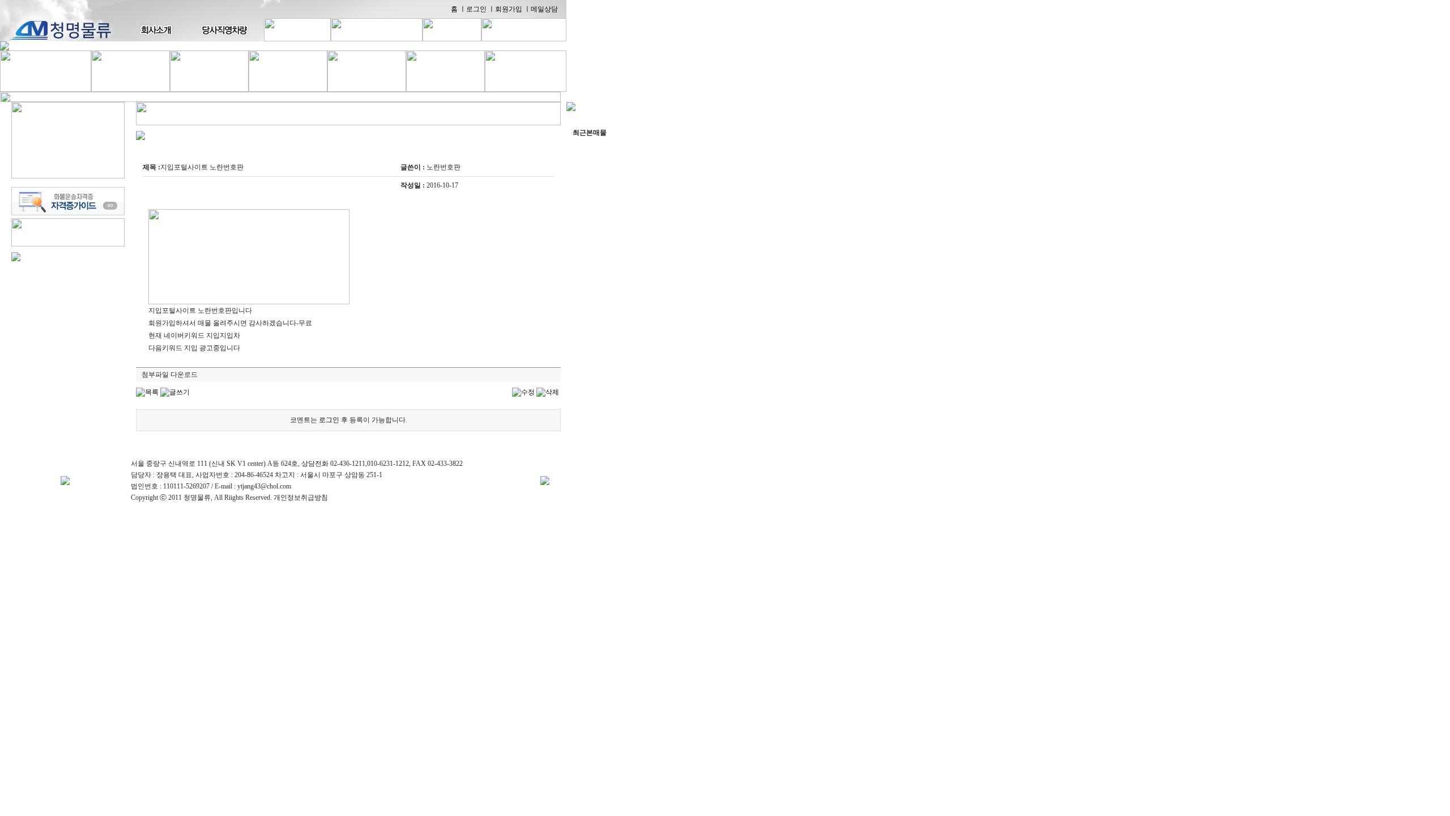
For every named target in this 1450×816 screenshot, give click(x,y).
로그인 (329, 420)
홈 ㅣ (458, 9)
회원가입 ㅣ (513, 9)
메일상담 (544, 9)
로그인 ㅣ (480, 9)
